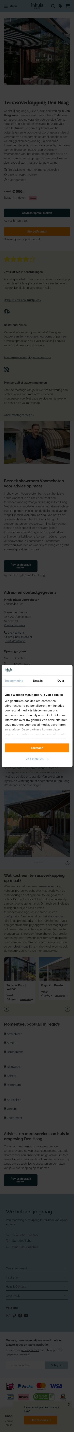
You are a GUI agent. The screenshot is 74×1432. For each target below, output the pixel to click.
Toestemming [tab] (14, 681)
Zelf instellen (35, 759)
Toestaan (37, 747)
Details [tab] (38, 681)
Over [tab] (60, 681)
